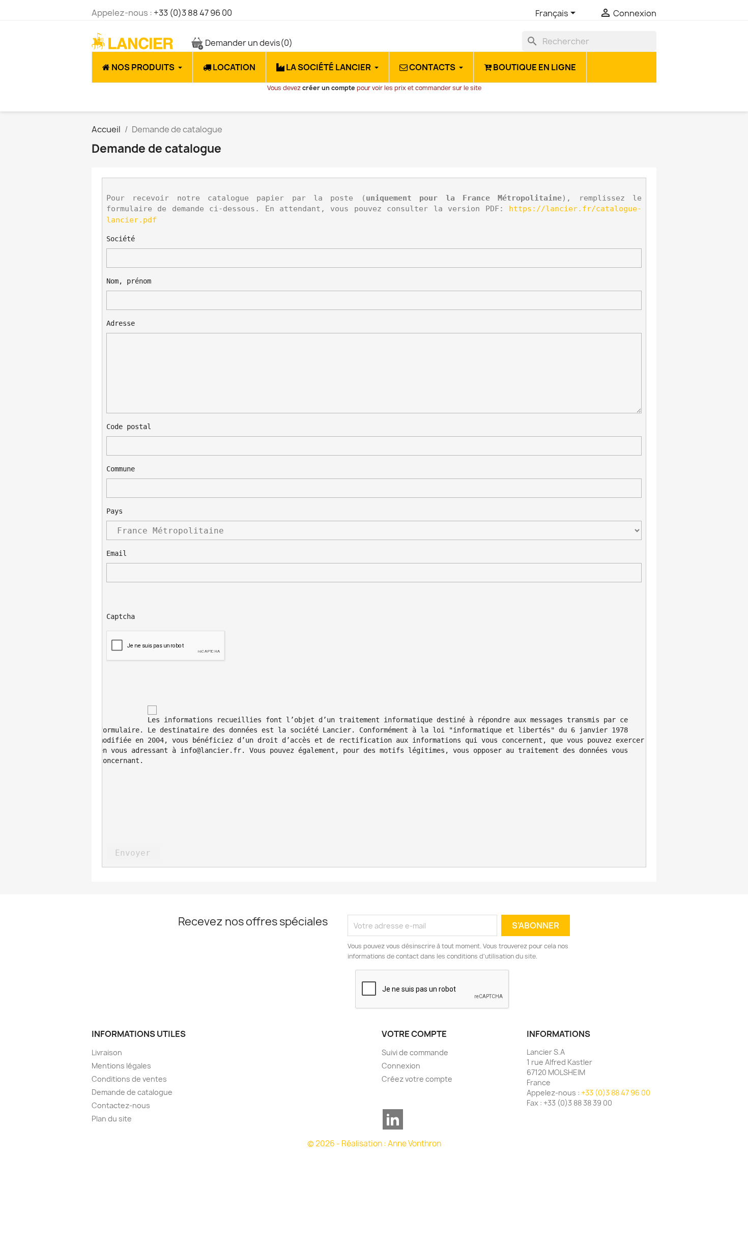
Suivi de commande (415, 1052)
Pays (114, 511)
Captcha (120, 616)
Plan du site (112, 1118)
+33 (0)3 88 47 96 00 (193, 12)
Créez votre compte (417, 1079)
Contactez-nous (121, 1105)
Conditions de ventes (129, 1079)
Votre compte (414, 1033)
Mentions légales (121, 1065)
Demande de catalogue (132, 1092)
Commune (120, 469)
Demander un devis (248, 42)
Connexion (401, 1065)
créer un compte (328, 87)
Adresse (120, 323)
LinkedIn (393, 1119)
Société (120, 239)
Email (116, 553)
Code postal (128, 426)
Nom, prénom (128, 281)
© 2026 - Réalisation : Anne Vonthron (374, 1143)
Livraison (107, 1052)
